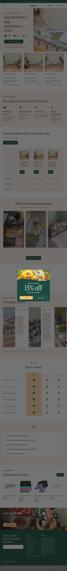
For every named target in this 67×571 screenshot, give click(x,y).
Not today (41, 297)
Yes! (26, 297)
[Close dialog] (48, 271)
